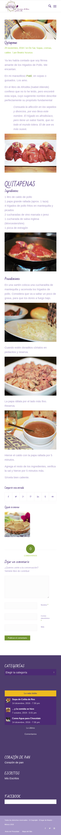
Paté (29, 75)
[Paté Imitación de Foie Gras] (17, 524)
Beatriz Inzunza (24, 52)
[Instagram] (54, 828)
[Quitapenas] (30, 29)
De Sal (32, 48)
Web (42, 627)
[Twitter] (50, 828)
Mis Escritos (12, 778)
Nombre (44, 605)
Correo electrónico (45, 618)
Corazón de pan (14, 762)
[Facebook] (45, 828)
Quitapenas (11, 43)
